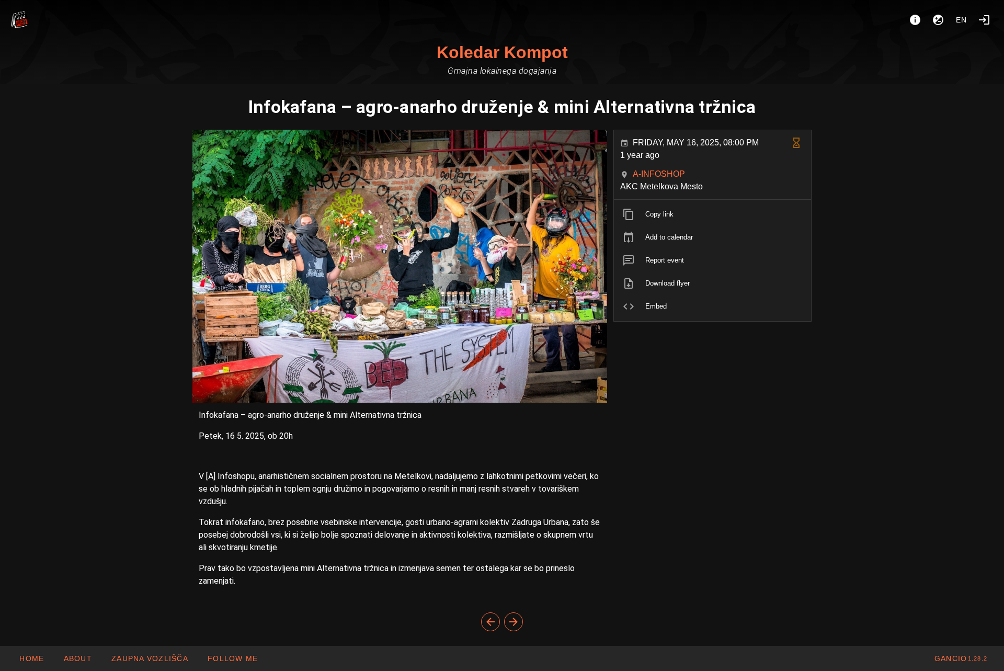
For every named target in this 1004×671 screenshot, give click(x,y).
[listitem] (712, 214)
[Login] (984, 19)
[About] (915, 19)
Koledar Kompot (502, 52)
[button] (149, 658)
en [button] (961, 20)
